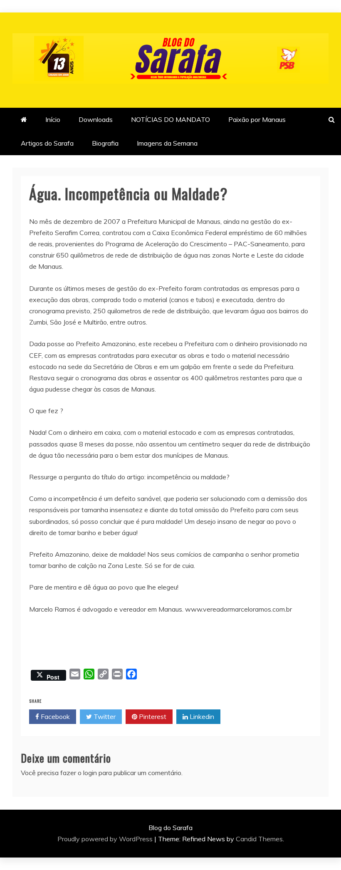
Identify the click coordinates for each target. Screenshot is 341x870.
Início (52, 119)
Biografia (105, 143)
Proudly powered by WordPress (105, 839)
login (90, 772)
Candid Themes (259, 839)
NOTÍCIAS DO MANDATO (170, 119)
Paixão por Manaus (257, 119)
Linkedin (201, 716)
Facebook (54, 716)
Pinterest (151, 716)
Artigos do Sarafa (47, 143)
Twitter (104, 716)
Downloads (96, 119)
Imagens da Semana (167, 143)
